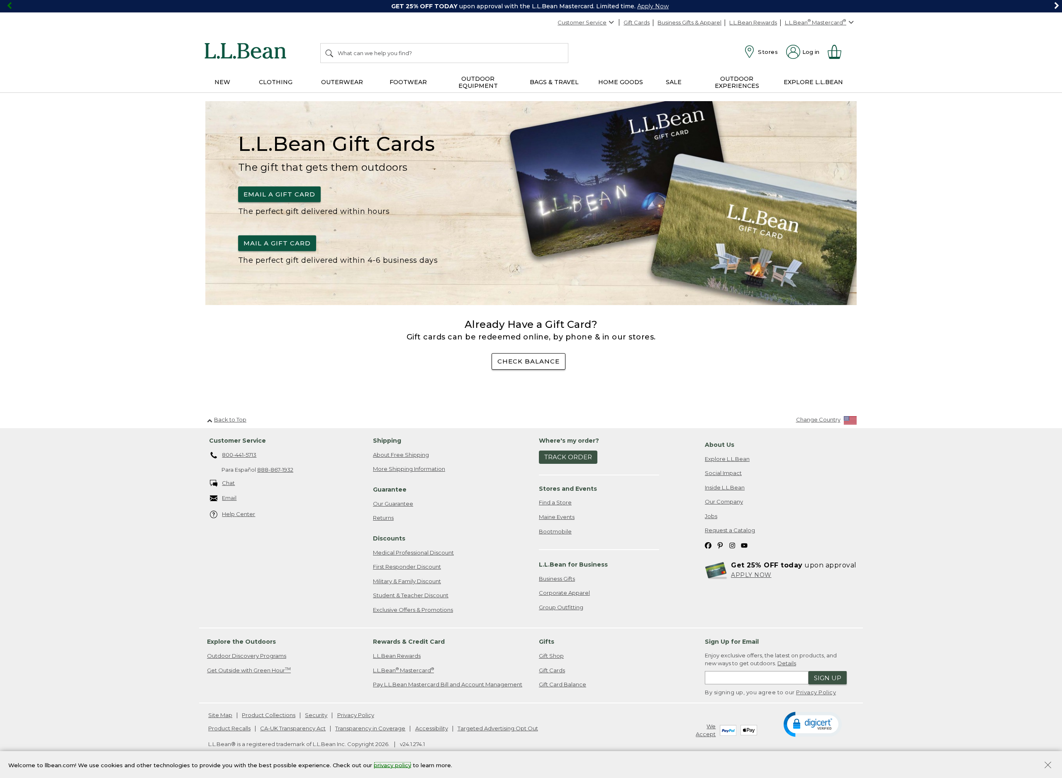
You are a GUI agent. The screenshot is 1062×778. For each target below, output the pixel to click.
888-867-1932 (275, 469)
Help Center (238, 514)
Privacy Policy (816, 692)
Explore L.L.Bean (727, 459)
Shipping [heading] (387, 440)
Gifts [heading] (546, 641)
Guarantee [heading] (390, 489)
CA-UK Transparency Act (293, 728)
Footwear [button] (408, 82)
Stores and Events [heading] (568, 488)
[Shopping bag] (838, 52)
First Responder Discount (407, 566)
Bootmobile (555, 531)
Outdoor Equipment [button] (478, 82)
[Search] (330, 53)
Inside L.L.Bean (725, 487)
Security (316, 715)
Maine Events (557, 517)
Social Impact (723, 473)
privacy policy (392, 764)
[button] (812, 724)
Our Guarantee (393, 503)
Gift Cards (637, 22)
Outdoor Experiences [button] (737, 82)
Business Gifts (557, 578)
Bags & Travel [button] (554, 82)
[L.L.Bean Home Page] (247, 52)
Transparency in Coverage (370, 728)
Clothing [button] (275, 82)
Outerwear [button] (342, 82)
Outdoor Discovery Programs (246, 655)
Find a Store (555, 502)
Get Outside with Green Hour (249, 670)
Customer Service (582, 22)
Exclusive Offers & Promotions (413, 609)
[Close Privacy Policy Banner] (1048, 766)
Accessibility (431, 728)
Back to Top (230, 419)
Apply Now (653, 6)
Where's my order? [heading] (569, 440)
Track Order (568, 457)
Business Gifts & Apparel (689, 22)
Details (786, 663)
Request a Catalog (730, 530)
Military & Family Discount (407, 581)
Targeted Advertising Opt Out (498, 728)
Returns (383, 517)
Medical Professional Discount (413, 552)
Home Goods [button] (620, 82)
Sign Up (827, 678)
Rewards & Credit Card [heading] (409, 641)
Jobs (711, 516)
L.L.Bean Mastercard (403, 670)
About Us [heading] (719, 444)
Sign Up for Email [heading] (732, 641)
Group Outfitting (561, 607)
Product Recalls (229, 728)
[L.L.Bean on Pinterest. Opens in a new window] (720, 545)
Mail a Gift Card (277, 243)
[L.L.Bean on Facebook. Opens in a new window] (708, 545)
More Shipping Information (409, 468)
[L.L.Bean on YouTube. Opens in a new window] (744, 545)
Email (229, 497)
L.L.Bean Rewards (753, 22)
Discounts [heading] (389, 538)
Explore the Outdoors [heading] (241, 641)
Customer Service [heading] (237, 440)
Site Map (220, 715)
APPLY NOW (751, 575)
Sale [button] (674, 82)
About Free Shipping (401, 454)
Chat (228, 483)
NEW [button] (222, 82)
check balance (528, 361)
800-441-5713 (239, 454)
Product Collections (268, 715)
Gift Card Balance (562, 684)
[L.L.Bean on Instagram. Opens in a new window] (732, 545)
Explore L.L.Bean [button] (813, 82)
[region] (531, 6)
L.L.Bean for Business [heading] (573, 564)
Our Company (724, 501)
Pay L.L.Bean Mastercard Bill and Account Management (447, 684)
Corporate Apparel (564, 592)
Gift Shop (551, 655)
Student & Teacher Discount (410, 595)
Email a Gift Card (279, 194)
